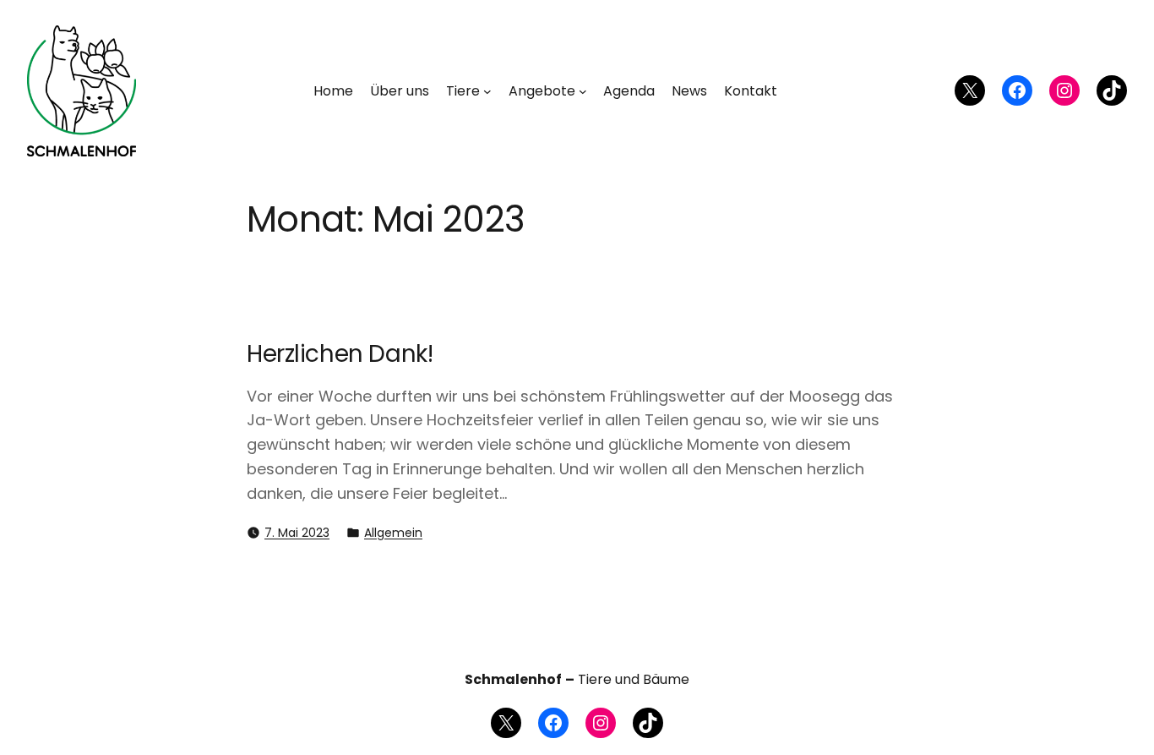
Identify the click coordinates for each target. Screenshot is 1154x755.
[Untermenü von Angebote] (583, 91)
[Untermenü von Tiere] (487, 91)
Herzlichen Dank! (340, 354)
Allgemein (393, 532)
